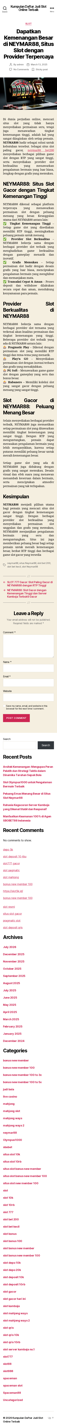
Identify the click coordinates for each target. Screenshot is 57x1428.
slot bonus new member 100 (21, 1255)
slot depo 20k (12, 1270)
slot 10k (8, 1197)
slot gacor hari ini (14, 1298)
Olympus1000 (12, 1140)
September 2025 (14, 976)
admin (20, 64)
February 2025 (12, 1026)
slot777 (8, 1356)
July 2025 (9, 990)
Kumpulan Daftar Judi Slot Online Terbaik (28, 8)
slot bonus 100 (12, 1241)
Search (6, 739)
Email (7, 676)
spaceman (10, 1378)
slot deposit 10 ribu (14, 856)
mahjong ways (12, 1118)
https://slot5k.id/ (13, 891)
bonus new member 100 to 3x (22, 1074)
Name (7, 662)
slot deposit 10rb (14, 1284)
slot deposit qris (12, 927)
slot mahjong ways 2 (16, 1320)
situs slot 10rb (12, 1161)
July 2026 (9, 947)
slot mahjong (11, 877)
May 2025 (9, 1004)
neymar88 (12, 563)
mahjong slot (11, 1111)
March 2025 (11, 1019)
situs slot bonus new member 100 (25, 1176)
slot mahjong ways (15, 1313)
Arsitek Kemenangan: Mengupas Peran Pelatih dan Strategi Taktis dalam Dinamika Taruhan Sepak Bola (28, 771)
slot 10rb (9, 1205)
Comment (9, 632)
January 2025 (12, 1033)
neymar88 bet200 (41, 150)
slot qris (8, 1327)
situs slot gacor (12, 913)
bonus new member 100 (18, 884)
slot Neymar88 (30, 566)
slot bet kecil (14, 566)
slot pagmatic (11, 870)
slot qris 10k (11, 1335)
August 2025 (11, 983)
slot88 (7, 1363)
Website (7, 691)
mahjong (9, 1103)
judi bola (8, 1089)
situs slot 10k (11, 1154)
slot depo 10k (12, 1262)
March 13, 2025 (39, 64)
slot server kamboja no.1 (19, 1349)
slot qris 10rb (11, 1342)
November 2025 (13, 961)
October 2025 (12, 968)
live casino (10, 1096)
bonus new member (16, 1060)
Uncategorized (13, 1400)
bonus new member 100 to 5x (22, 1082)
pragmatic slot (12, 920)
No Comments (21, 69)
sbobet (7, 1147)
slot (28, 23)
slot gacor (9, 1291)
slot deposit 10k (13, 1277)
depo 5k (8, 849)
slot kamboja (11, 1306)
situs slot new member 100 (20, 1183)
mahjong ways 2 (13, 1125)
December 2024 (13, 1041)
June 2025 (10, 997)
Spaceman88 (12, 1392)
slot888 (8, 1371)
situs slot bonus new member (22, 1168)
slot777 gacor (11, 863)
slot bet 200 (43, 563)
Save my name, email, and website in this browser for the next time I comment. (26, 707)
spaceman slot (12, 1385)
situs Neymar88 (27, 563)
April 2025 (10, 1012)
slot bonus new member (18, 1248)
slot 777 (8, 1212)
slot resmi (9, 906)
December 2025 (13, 954)
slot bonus (9, 1233)
